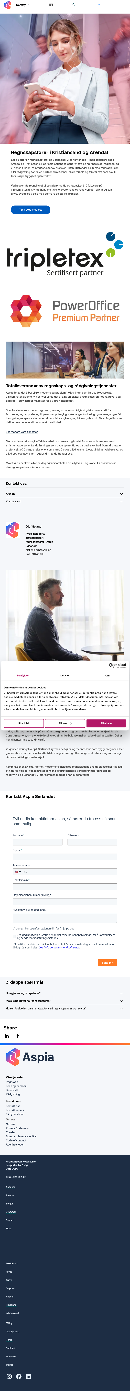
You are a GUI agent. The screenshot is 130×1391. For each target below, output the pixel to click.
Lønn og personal (16, 1086)
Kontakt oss (13, 1106)
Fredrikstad (12, 1263)
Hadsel (9, 1296)
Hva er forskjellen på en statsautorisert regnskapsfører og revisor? (46, 1008)
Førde (9, 1271)
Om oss (10, 1124)
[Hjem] (7, 5)
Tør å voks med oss (30, 209)
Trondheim (11, 1356)
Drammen (11, 1212)
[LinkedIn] (28, 1377)
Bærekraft (12, 1090)
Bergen (10, 1203)
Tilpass (63, 723)
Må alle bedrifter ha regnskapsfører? (28, 1001)
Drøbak (10, 1220)
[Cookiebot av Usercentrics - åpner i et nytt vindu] (111, 665)
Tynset (9, 1364)
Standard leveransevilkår (21, 1136)
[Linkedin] (6, 1036)
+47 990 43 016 (35, 554)
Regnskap (12, 1082)
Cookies (11, 1132)
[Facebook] (17, 1036)
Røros (9, 1339)
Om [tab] (107, 675)
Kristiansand (13, 501)
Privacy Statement (17, 1128)
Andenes (10, 1187)
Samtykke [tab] (22, 675)
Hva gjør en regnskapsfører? (23, 993)
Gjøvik (9, 1280)
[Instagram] (9, 1377)
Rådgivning (13, 1094)
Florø (8, 1228)
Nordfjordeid (12, 1331)
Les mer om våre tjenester (22, 432)
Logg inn (99, 5)
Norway (21, 5)
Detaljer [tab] (65, 675)
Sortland (10, 1348)
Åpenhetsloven (15, 1144)
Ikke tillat (23, 723)
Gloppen (10, 1288)
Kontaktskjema (15, 1110)
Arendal (10, 493)
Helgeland (11, 1305)
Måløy (9, 1323)
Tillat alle (106, 723)
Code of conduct (16, 1140)
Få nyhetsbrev (15, 1114)
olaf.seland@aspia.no (38, 550)
